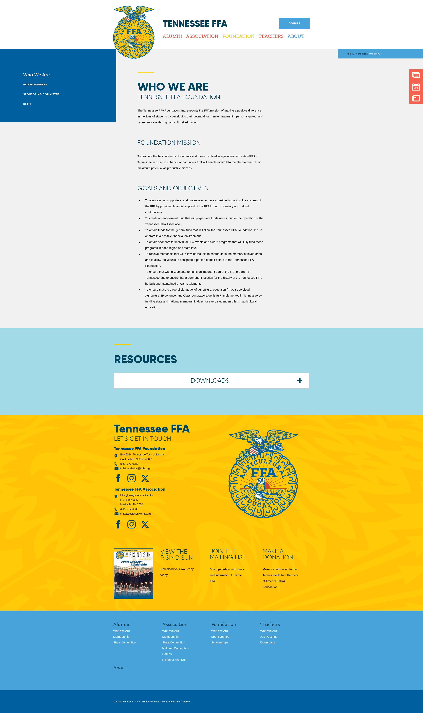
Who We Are (36, 74)
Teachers (270, 36)
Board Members (35, 84)
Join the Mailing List (228, 554)
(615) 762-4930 (129, 509)
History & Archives (174, 659)
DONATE (294, 23)
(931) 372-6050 (129, 463)
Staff (27, 104)
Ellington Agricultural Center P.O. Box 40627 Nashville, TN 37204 (136, 500)
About (296, 36)
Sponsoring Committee (41, 94)
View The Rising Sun (176, 554)
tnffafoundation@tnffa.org (135, 468)
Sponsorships (220, 636)
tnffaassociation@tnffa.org (135, 513)
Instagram (131, 478)
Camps (167, 654)
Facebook (118, 478)
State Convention (124, 642)
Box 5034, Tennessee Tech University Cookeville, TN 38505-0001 (142, 457)
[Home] (133, 32)
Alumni (172, 36)
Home (349, 53)
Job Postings (268, 636)
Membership (121, 636)
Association (202, 36)
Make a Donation (278, 554)
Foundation (238, 36)
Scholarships (219, 642)
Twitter (145, 478)
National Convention (175, 648)
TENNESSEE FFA (263, 474)
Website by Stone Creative (176, 701)
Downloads (267, 642)
